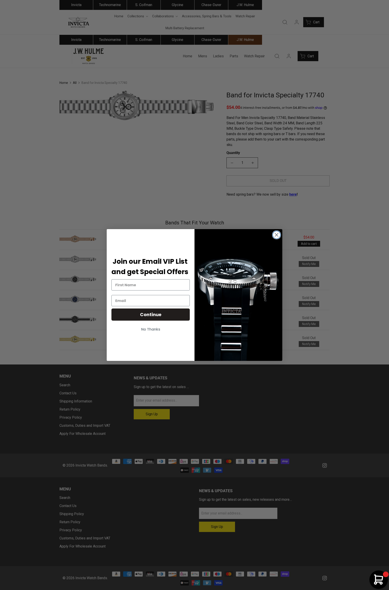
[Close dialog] (276, 235)
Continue (150, 314)
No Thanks (150, 329)
